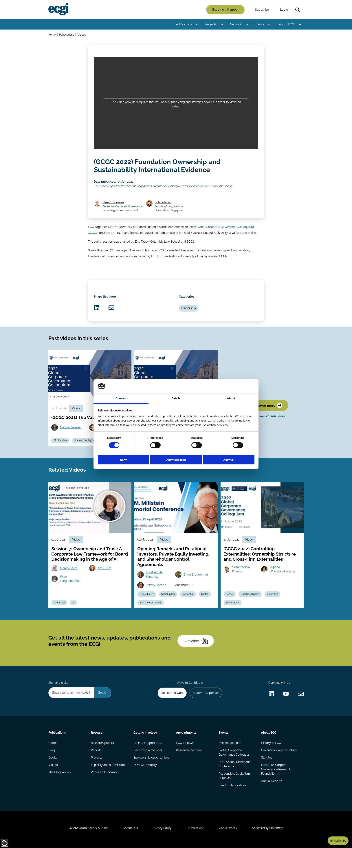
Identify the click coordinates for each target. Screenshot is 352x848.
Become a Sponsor (206, 693)
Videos (82, 34)
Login (284, 9)
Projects (211, 24)
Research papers (102, 743)
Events (259, 24)
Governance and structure (279, 750)
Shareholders (168, 594)
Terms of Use (195, 828)
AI (73, 602)
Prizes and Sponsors (105, 772)
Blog (51, 750)
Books (52, 757)
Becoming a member (147, 750)
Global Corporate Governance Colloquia (234, 752)
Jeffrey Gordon (156, 585)
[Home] (58, 9)
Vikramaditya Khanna (241, 569)
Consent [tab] (120, 398)
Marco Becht (68, 568)
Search (297, 9)
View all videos (222, 186)
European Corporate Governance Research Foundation (276, 769)
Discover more (263, 405)
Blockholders (60, 440)
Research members (189, 750)
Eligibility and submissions (108, 765)
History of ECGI (271, 743)
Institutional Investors (150, 602)
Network (235, 24)
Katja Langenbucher (70, 579)
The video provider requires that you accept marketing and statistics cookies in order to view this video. (176, 104)
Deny (123, 459)
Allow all (228, 459)
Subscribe (262, 9)
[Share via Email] (111, 308)
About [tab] (231, 398)
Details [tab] (176, 398)
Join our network (172, 693)
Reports (96, 750)
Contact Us (130, 828)
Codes (52, 743)
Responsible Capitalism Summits (234, 776)
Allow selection (176, 459)
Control (204, 594)
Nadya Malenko (70, 427)
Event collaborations (232, 785)
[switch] (155, 445)
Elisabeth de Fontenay (154, 574)
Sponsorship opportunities (151, 757)
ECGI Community (145, 765)
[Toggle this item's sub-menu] (197, 24)
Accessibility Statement (267, 828)
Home (52, 34)
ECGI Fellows (185, 743)
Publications (183, 24)
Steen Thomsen (113, 202)
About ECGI (287, 24)
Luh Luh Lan (163, 202)
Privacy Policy (162, 828)
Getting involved (145, 732)
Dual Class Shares (250, 594)
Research (97, 732)
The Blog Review (59, 772)
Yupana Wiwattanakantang (282, 569)
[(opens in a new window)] (97, 308)
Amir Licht (104, 568)
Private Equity (147, 594)
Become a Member (225, 9)
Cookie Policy (228, 828)
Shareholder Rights (84, 440)
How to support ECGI (147, 743)
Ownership (188, 308)
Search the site (58, 682)
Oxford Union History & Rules (88, 828)
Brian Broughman (196, 574)
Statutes (266, 757)
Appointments (186, 732)
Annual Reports (271, 781)
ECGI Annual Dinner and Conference (235, 764)
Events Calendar (230, 743)
